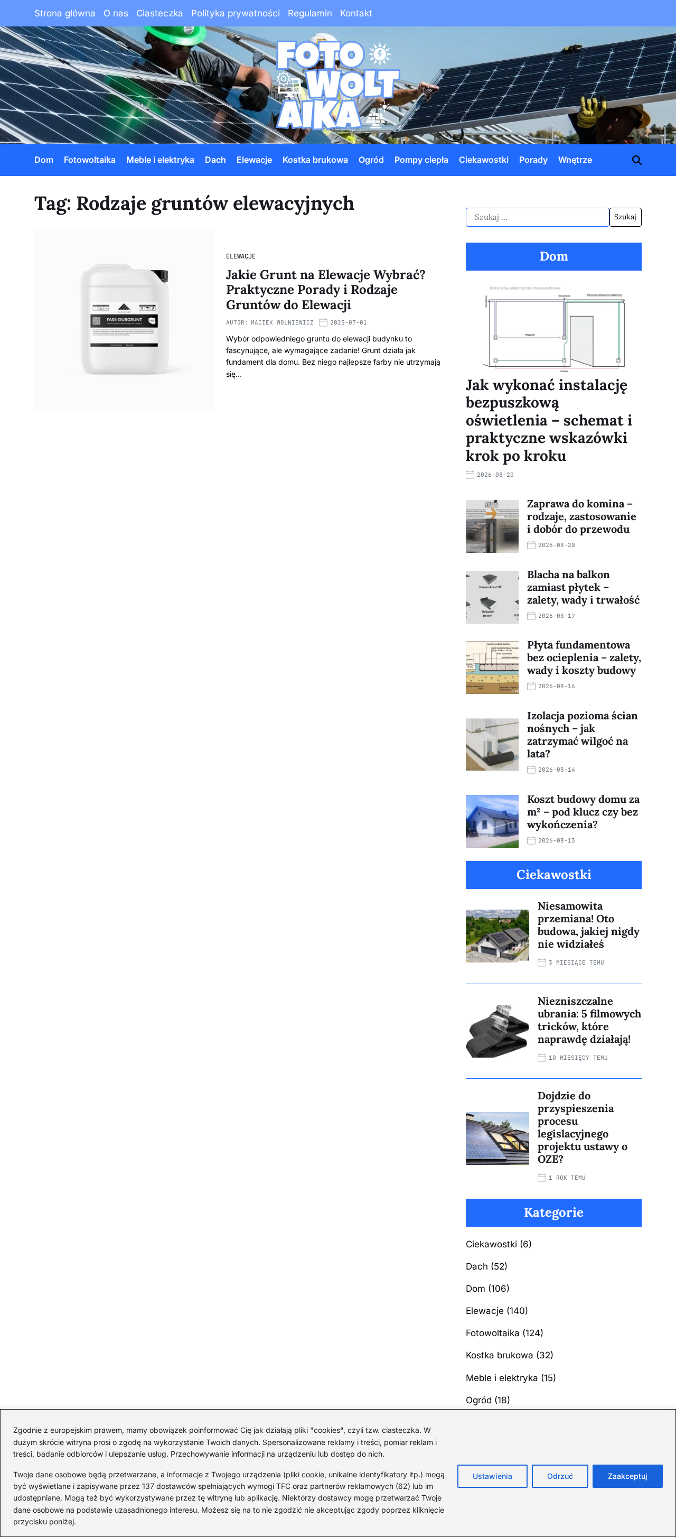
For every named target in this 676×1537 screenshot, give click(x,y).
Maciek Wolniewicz (282, 322)
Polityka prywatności (235, 13)
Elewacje (254, 159)
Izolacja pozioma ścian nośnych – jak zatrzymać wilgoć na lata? (582, 734)
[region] (338, 1473)
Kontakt (356, 13)
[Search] (637, 160)
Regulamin (310, 13)
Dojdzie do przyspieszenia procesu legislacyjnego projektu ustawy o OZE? (582, 1127)
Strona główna (65, 13)
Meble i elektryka (160, 159)
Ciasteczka (159, 13)
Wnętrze (575, 159)
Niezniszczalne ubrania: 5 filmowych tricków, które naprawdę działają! (589, 1019)
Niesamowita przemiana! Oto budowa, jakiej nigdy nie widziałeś (589, 924)
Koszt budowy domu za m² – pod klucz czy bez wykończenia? (583, 811)
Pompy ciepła (421, 159)
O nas (116, 13)
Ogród (371, 159)
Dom (43, 159)
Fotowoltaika (90, 159)
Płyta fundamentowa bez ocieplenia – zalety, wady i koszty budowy (584, 657)
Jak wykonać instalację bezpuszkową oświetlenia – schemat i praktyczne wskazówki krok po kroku (549, 420)
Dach (215, 159)
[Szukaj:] (537, 217)
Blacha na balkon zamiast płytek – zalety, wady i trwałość (583, 587)
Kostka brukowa (315, 159)
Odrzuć (560, 1475)
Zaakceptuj (627, 1475)
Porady (533, 159)
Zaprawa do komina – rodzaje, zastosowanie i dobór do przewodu (581, 516)
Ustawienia (492, 1475)
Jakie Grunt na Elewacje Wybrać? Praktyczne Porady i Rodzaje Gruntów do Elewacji (326, 289)
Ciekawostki (484, 159)
